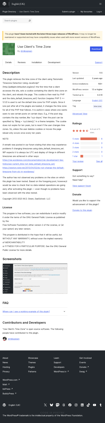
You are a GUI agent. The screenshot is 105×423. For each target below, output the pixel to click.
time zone (97, 106)
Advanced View (79, 113)
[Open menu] (101, 4)
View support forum (81, 185)
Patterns (32, 371)
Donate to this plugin (82, 210)
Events (82, 362)
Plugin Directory (9, 11)
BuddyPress (10, 393)
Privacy (6, 371)
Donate (84, 367)
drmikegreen (26, 51)
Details (8, 62)
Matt (6, 384)
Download (96, 49)
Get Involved (85, 358)
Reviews (22, 62)
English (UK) (14, 405)
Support (98, 62)
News (5, 362)
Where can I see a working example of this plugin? (26, 311)
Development (54, 62)
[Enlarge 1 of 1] (64, 267)
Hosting (6, 367)
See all (99, 161)
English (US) (97, 100)
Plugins (31, 367)
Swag (83, 371)
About (5, 358)
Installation (37, 62)
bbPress (8, 389)
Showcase (33, 358)
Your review (77, 161)
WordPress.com (11, 380)
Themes (32, 362)
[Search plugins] (29, 20)
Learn (56, 358)
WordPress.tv (61, 371)
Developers (59, 367)
